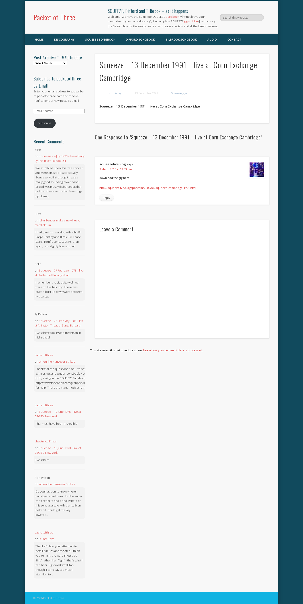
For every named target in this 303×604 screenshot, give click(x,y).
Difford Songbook (140, 39)
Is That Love (46, 539)
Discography (64, 39)
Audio (212, 39)
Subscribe (44, 123)
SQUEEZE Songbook (100, 39)
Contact (234, 39)
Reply (106, 198)
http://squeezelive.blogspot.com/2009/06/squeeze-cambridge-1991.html (147, 188)
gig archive (191, 21)
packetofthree (44, 355)
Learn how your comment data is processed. (173, 350)
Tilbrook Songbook (181, 39)
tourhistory (115, 93)
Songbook (172, 17)
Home (39, 39)
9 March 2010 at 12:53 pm (115, 169)
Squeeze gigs (179, 93)
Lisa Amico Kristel (46, 441)
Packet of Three (54, 17)
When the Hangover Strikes (57, 362)
